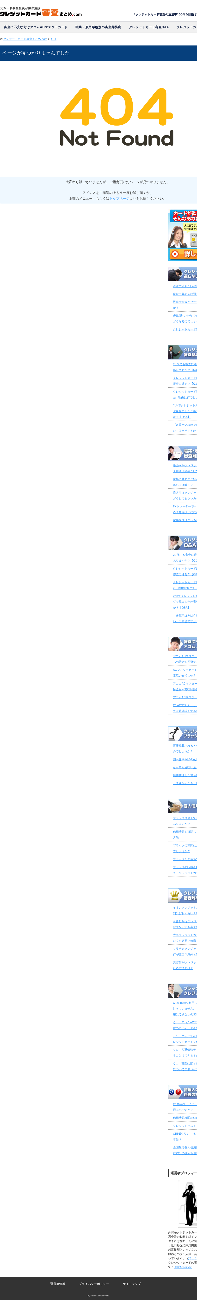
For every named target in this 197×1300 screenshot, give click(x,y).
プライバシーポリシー (94, 1284)
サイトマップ (132, 1284)
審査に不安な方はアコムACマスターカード (36, 27)
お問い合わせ (183, 1267)
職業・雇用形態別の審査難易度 (98, 27)
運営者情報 (57, 1284)
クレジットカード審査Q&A (149, 27)
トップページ (119, 198)
